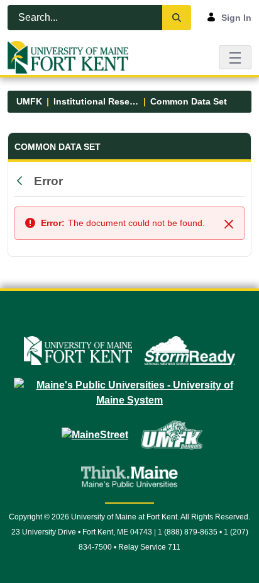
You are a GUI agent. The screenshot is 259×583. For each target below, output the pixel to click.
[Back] (22, 181)
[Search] (176, 17)
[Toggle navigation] (235, 57)
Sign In (236, 18)
